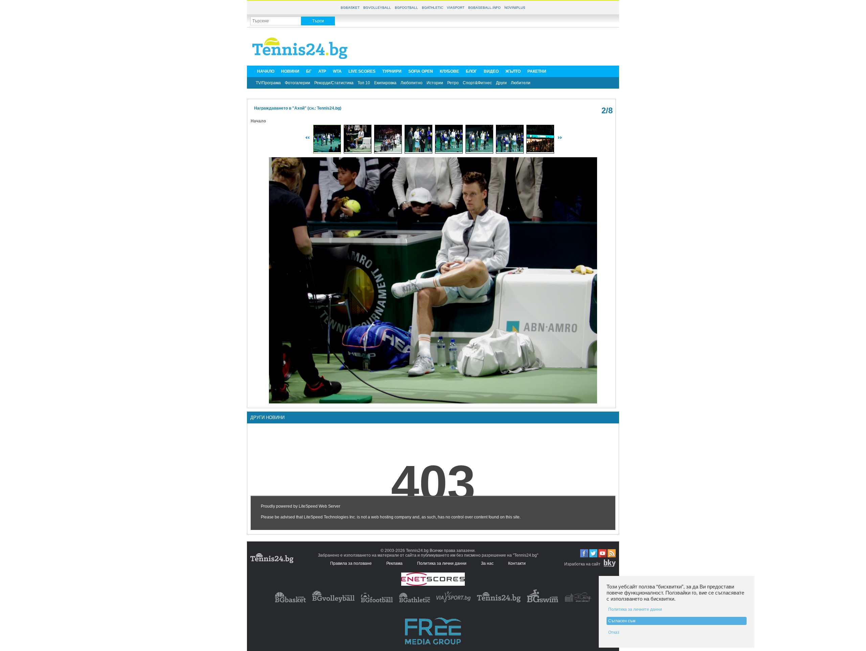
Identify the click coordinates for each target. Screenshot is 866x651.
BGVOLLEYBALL (377, 7)
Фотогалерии (297, 82)
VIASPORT (455, 7)
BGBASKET (350, 7)
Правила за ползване (351, 563)
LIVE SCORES (361, 71)
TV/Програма (268, 82)
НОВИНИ (290, 71)
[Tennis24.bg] (499, 601)
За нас (487, 563)
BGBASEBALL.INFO (484, 7)
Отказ (613, 632)
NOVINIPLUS (514, 7)
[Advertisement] (492, 46)
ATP (322, 71)
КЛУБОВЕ (449, 71)
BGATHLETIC (432, 7)
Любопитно (412, 82)
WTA (337, 71)
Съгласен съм (621, 621)
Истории (435, 82)
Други (501, 82)
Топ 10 (364, 82)
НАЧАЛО (265, 71)
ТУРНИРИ (392, 71)
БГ (309, 71)
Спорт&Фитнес (477, 82)
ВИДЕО (491, 71)
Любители (520, 82)
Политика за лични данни (441, 563)
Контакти (517, 563)
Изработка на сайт (582, 564)
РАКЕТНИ (536, 71)
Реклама (394, 563)
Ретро (453, 82)
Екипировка (385, 82)
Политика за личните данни (635, 609)
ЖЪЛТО (513, 71)
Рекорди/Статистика (334, 82)
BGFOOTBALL (406, 7)
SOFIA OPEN (420, 71)
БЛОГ (471, 71)
